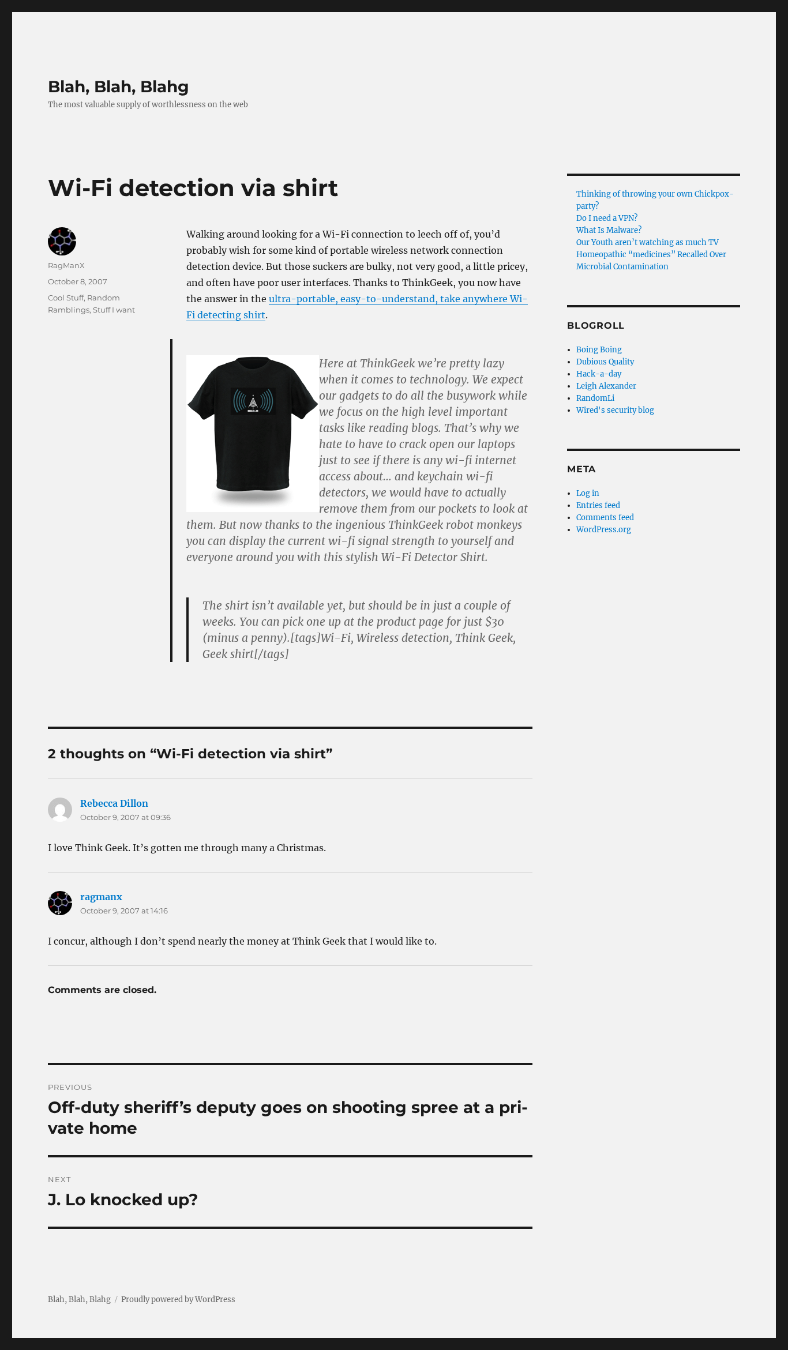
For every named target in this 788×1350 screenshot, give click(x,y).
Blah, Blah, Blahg (118, 86)
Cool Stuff (66, 297)
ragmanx (101, 896)
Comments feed (605, 517)
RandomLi (595, 398)
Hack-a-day (598, 374)
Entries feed (598, 505)
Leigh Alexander (606, 386)
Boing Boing (599, 350)
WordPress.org (603, 530)
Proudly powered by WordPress (178, 1299)
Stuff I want (114, 309)
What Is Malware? (608, 230)
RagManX (66, 265)
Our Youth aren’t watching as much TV (647, 242)
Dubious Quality (605, 362)
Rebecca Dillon (114, 803)
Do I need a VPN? (606, 218)
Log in (587, 493)
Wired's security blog (615, 410)
